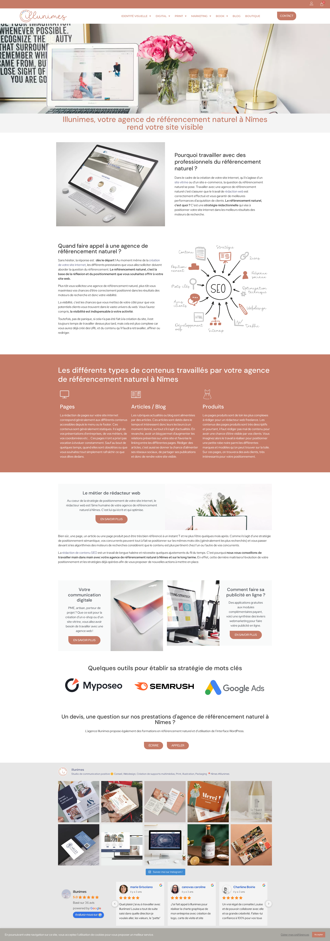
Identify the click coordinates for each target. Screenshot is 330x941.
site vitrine (181, 182)
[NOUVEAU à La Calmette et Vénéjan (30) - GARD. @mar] (165, 801)
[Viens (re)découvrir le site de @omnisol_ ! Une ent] (121, 844)
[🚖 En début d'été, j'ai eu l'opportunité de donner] (165, 844)
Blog (237, 16)
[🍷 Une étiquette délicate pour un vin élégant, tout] (251, 801)
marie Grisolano (141, 887)
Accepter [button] (318, 934)
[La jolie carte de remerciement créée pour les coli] (208, 801)
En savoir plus (111, 519)
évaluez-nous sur (86, 915)
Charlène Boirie (244, 887)
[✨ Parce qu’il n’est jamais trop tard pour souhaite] (78, 801)
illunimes (80, 891)
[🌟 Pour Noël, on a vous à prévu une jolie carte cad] (121, 801)
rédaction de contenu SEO (79, 553)
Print (179, 16)
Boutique (252, 16)
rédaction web (234, 191)
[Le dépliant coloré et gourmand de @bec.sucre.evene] (251, 844)
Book (220, 16)
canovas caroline (193, 887)
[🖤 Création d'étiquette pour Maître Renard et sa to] (208, 844)
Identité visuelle (134, 16)
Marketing (199, 16)
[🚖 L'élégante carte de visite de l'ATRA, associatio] (78, 844)
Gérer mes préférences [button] (295, 934)
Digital (161, 16)
